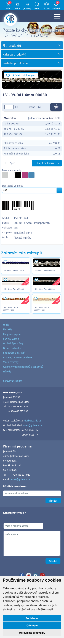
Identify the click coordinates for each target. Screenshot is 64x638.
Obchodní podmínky (13, 343)
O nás (6, 325)
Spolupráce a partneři (14, 353)
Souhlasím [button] (32, 618)
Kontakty (7, 329)
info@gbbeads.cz (32, 420)
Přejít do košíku (46, 163)
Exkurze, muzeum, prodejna (17, 357)
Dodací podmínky (12, 348)
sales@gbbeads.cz (32, 425)
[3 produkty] (18, 175)
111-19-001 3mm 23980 (13, 289)
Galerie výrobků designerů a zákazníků (23, 367)
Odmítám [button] (32, 625)
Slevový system (11, 338)
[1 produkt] (5, 175)
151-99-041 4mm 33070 (13, 270)
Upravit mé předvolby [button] (32, 632)
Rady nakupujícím (12, 334)
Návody (7, 371)
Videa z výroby (10, 362)
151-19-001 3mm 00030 (44, 289)
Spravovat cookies (12, 381)
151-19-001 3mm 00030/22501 (10, 309)
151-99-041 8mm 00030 (44, 270)
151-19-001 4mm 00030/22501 (41, 309)
